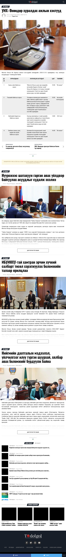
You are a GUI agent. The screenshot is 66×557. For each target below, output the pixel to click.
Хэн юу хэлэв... (30, 547)
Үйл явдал (11, 547)
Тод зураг (45, 547)
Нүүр (5, 547)
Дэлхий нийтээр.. (20, 547)
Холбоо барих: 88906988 (55, 547)
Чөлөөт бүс (38, 547)
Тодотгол (15, 16)
